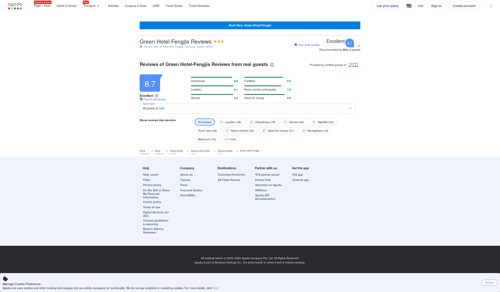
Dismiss (489, 282)
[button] (92, 6)
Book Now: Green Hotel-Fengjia (250, 25)
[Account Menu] (491, 6)
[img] (218, 41)
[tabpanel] (250, 107)
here (215, 288)
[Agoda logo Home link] (15, 6)
